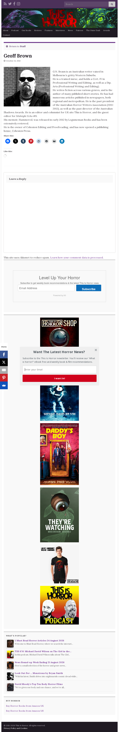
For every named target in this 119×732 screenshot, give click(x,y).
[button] (59, 351)
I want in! (59, 378)
